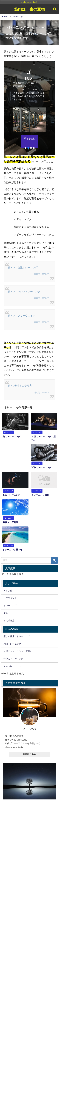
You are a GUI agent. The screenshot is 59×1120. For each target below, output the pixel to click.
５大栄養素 (8, 620)
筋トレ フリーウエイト (21, 315)
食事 (5, 613)
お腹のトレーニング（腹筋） (17, 651)
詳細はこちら (29, 754)
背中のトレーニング (41, 467)
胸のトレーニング (11, 436)
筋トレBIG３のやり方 (20, 385)
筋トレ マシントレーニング (24, 291)
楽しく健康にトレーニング (16, 636)
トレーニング (10, 605)
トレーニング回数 (40, 495)
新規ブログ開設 (10, 522)
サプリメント (10, 598)
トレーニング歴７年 (12, 549)
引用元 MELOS (42, 274)
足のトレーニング (11, 495)
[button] (25, 148)
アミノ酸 (7, 591)
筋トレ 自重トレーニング (23, 267)
